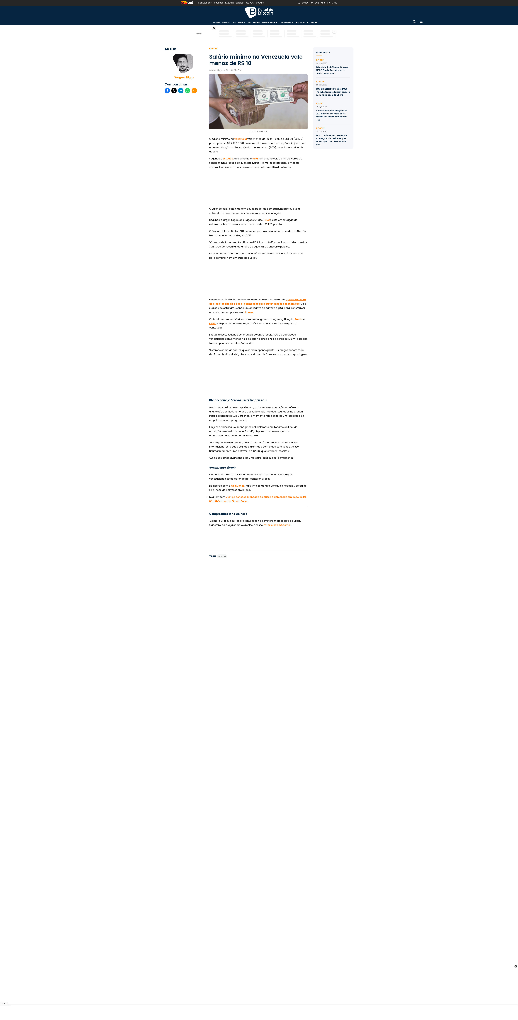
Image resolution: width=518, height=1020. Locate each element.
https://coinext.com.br (278, 525)
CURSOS (239, 3)
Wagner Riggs (184, 77)
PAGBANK (229, 3)
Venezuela (240, 139)
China (212, 323)
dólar (255, 158)
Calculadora (269, 22)
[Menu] (421, 22)
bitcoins (248, 312)
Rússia (299, 319)
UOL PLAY (250, 3)
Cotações (254, 22)
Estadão (228, 158)
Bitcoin (300, 22)
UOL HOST (218, 3)
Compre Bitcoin (221, 22)
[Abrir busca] (414, 22)
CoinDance (237, 485)
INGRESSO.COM (205, 3)
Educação (285, 22)
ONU (267, 220)
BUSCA (305, 3)
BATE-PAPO (320, 3)
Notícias (238, 22)
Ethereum (312, 22)
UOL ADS (260, 3)
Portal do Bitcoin (259, 12)
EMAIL (334, 3)
